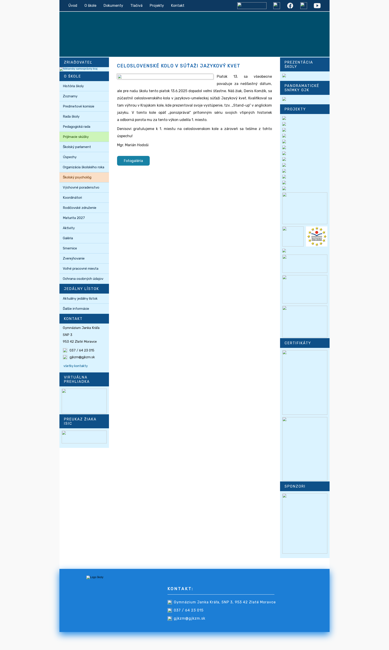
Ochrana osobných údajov (83, 279)
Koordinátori (72, 198)
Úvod (72, 5)
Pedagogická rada (76, 127)
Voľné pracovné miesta (80, 269)
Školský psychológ (77, 177)
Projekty (157, 5)
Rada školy (71, 116)
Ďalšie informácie (76, 309)
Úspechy (70, 157)
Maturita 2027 (74, 218)
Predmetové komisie (78, 106)
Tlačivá (136, 5)
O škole (90, 5)
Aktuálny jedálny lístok (80, 298)
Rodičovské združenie (79, 208)
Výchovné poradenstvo (81, 187)
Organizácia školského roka (83, 167)
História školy (73, 86)
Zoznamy (70, 96)
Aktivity (69, 228)
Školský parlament (77, 147)
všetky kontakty (75, 366)
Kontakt (177, 5)
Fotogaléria (133, 161)
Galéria (68, 238)
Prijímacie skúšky (76, 137)
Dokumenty (113, 5)
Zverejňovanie (74, 258)
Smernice (70, 248)
